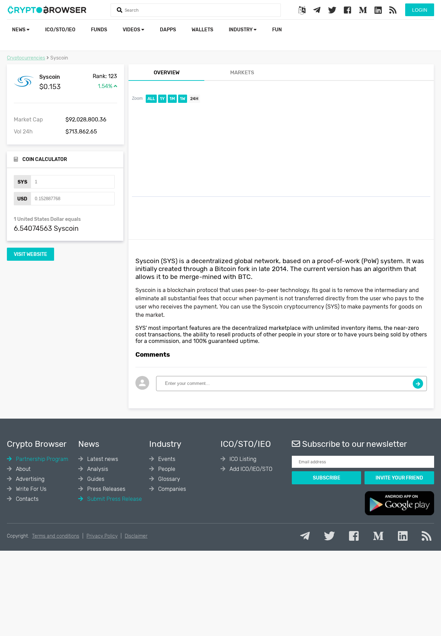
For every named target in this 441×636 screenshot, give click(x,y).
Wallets (202, 30)
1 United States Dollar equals (47, 219)
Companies (171, 489)
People (166, 469)
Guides (95, 479)
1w (182, 98)
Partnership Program (41, 459)
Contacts (26, 499)
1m (172, 98)
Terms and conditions (55, 536)
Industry (241, 30)
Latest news (102, 459)
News (19, 30)
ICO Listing (242, 459)
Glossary (168, 479)
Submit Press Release (114, 499)
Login (419, 10)
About (22, 469)
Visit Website (30, 254)
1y (162, 98)
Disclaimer (136, 536)
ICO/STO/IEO (60, 30)
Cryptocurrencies (26, 58)
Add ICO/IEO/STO (250, 469)
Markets (242, 72)
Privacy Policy (101, 536)
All (151, 98)
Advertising (29, 479)
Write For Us (30, 489)
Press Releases (105, 489)
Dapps (168, 30)
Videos (132, 30)
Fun (277, 30)
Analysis (97, 469)
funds (99, 30)
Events (166, 459)
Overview (167, 72)
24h (194, 98)
